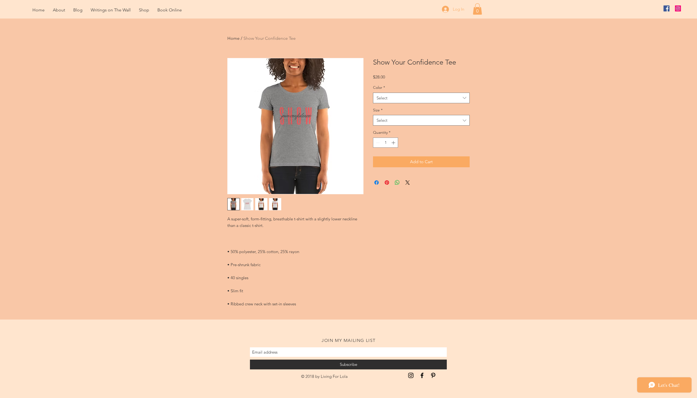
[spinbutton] (385, 142)
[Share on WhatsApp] (397, 182)
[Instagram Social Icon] (678, 8)
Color (379, 87)
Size (378, 110)
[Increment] (393, 142)
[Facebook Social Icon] (667, 8)
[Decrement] (377, 142)
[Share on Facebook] (376, 182)
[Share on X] (407, 182)
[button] (477, 9)
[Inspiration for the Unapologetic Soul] (410, 375)
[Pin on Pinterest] (387, 182)
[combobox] (421, 98)
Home (233, 38)
